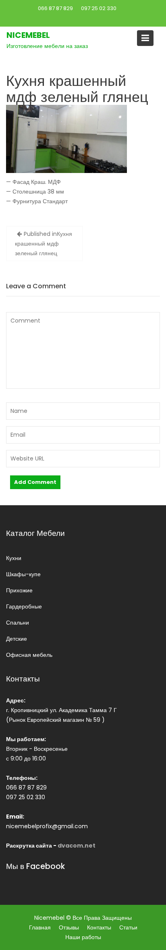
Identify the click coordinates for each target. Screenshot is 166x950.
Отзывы (69, 927)
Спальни (17, 623)
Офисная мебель (29, 655)
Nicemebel (28, 35)
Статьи (128, 927)
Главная (40, 927)
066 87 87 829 (55, 8)
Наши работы (83, 937)
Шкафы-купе (23, 574)
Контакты (99, 927)
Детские (16, 639)
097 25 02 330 (98, 8)
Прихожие (19, 590)
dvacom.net (76, 846)
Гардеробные (24, 606)
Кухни (13, 558)
